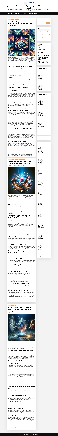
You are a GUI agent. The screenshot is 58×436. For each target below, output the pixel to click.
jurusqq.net (39, 76)
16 (42, 34)
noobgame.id (40, 252)
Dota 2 (12, 13)
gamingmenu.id (40, 190)
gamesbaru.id (40, 241)
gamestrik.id (40, 163)
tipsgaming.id (40, 168)
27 (49, 35)
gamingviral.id (40, 229)
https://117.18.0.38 (40, 81)
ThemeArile (38, 434)
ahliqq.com (39, 74)
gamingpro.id (40, 230)
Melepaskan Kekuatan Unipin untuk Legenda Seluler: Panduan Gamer (20, 162)
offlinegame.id (40, 176)
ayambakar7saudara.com (41, 99)
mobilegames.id (40, 157)
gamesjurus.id (40, 202)
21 (38, 35)
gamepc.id (39, 153)
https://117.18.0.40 (40, 86)
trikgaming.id (40, 169)
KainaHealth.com (40, 125)
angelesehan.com (40, 107)
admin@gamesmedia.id (17, 27)
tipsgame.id (39, 184)
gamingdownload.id (41, 227)
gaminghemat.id (40, 186)
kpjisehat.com (40, 118)
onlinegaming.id (40, 179)
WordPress (28, 434)
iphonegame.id (40, 173)
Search (39, 20)
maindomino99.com (41, 80)
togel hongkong (26, 206)
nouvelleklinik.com (40, 124)
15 (40, 34)
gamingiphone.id (40, 165)
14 (38, 34)
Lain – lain (21, 13)
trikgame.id (39, 148)
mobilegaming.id (40, 175)
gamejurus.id (40, 215)
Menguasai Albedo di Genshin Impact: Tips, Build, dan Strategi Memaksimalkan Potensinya (43, 48)
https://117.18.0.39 (40, 75)
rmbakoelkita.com (40, 106)
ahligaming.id (40, 207)
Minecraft (25, 13)
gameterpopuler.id (40, 251)
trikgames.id (40, 164)
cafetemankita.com (40, 112)
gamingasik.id (40, 191)
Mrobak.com (40, 110)
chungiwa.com (40, 116)
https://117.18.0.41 (40, 79)
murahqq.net (40, 78)
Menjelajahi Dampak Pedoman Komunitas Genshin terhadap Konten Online (43, 62)
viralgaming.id (40, 237)
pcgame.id (39, 180)
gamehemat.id (40, 212)
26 (47, 35)
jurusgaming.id (40, 195)
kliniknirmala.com (40, 123)
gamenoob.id (40, 244)
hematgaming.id (40, 205)
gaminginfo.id (40, 185)
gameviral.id (39, 248)
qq (38, 138)
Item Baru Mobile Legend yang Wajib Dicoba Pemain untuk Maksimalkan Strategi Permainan (20, 309)
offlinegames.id (40, 154)
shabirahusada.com (41, 126)
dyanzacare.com (40, 132)
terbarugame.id (40, 182)
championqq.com (40, 85)
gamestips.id (40, 161)
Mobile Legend (31, 13)
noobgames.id (40, 247)
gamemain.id (40, 214)
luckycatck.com (40, 105)
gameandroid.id (40, 150)
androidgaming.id (40, 149)
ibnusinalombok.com (41, 129)
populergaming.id (40, 236)
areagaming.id (40, 197)
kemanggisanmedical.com (41, 122)
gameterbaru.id (40, 162)
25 (45, 35)
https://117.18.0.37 (40, 84)
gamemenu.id (40, 216)
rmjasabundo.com (40, 113)
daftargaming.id (40, 234)
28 (38, 37)
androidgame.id (40, 147)
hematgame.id (40, 224)
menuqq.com (40, 89)
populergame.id (40, 256)
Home (9, 13)
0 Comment (24, 27)
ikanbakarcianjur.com (41, 117)
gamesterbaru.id (40, 160)
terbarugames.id (40, 183)
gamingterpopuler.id (41, 238)
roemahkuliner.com (41, 101)
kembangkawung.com (41, 115)
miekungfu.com (40, 111)
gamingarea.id (40, 193)
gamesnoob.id (40, 239)
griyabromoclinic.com (41, 133)
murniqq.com (40, 88)
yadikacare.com (40, 127)
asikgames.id (40, 213)
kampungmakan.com (41, 104)
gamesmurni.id (40, 201)
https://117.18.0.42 (40, 77)
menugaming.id (40, 196)
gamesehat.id (40, 250)
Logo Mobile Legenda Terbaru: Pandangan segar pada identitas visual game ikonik (20, 23)
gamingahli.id (40, 192)
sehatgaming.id (40, 235)
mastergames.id (40, 225)
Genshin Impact (16, 13)
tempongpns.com (40, 100)
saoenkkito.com (40, 102)
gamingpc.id (39, 170)
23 (42, 35)
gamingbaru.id (40, 228)
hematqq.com (40, 87)
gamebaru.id (40, 246)
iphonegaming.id (40, 174)
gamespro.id (40, 240)
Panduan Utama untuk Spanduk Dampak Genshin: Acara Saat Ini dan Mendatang (43, 58)
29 (40, 37)
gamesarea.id (40, 219)
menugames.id (40, 208)
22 (40, 35)
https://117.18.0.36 (40, 73)
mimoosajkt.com (40, 114)
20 (49, 34)
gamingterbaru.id (40, 172)
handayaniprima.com (41, 103)
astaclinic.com (40, 128)
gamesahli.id (40, 204)
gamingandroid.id (40, 171)
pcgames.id (39, 181)
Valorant (35, 13)
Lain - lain (12, 19)
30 (42, 37)
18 (45, 34)
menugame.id (40, 226)
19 (47, 34)
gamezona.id (40, 217)
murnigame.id (40, 218)
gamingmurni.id (40, 187)
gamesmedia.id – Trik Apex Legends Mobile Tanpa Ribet (28, 7)
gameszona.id (40, 206)
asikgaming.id (40, 198)
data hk (26, 70)
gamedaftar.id (40, 249)
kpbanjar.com (40, 121)
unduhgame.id (40, 255)
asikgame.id (39, 223)
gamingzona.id (40, 194)
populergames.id (40, 245)
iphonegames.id (40, 152)
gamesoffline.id (40, 159)
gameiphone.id (40, 151)
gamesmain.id (40, 203)
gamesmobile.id (40, 158)
